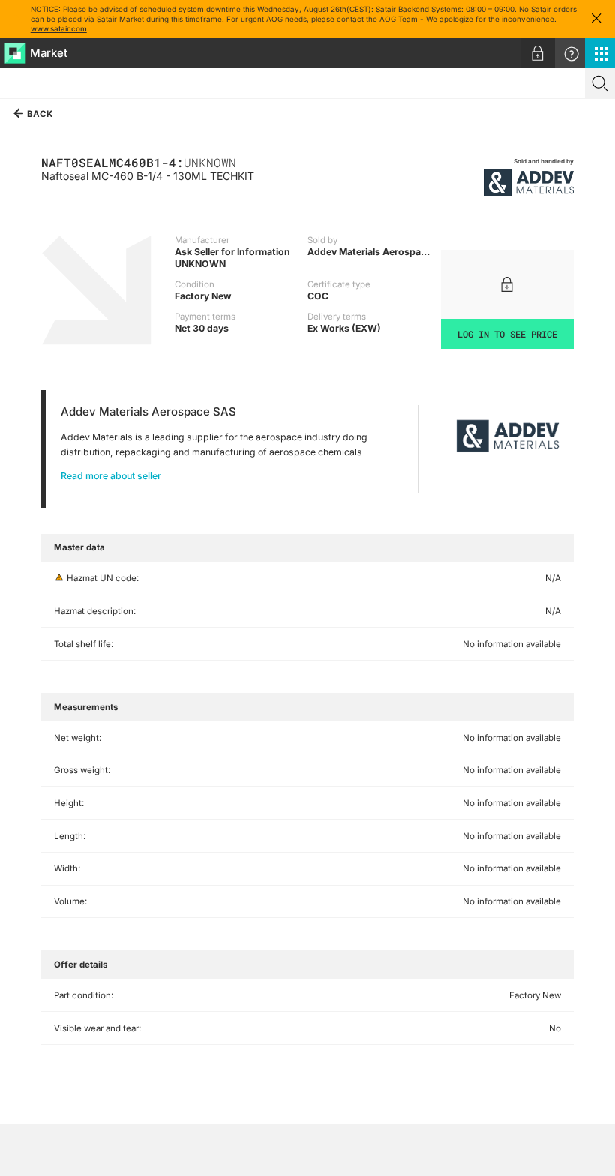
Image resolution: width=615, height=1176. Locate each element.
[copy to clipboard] (243, 161)
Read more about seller (111, 476)
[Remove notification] (596, 19)
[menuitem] (537, 53)
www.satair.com (59, 28)
